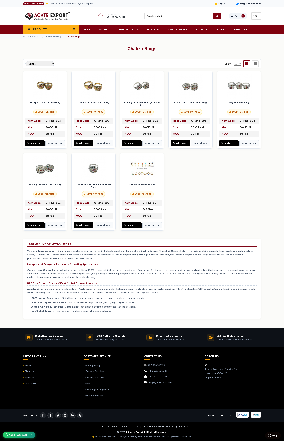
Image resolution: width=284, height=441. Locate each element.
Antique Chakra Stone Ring (44, 102)
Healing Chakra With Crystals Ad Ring (142, 103)
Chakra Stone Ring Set (142, 184)
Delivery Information (96, 377)
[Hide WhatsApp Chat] (32, 434)
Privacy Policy (92, 365)
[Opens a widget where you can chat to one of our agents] (273, 436)
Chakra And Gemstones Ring (190, 102)
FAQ (87, 383)
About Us (105, 29)
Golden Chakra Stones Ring (93, 102)
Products (153, 29)
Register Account (250, 3)
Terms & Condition (95, 371)
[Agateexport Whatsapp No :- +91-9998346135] (43, 415)
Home (87, 29)
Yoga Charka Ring (239, 102)
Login (221, 3)
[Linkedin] (73, 415)
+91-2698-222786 (157, 370)
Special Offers (177, 29)
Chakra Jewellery (53, 37)
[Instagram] (65, 415)
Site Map (29, 377)
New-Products (128, 29)
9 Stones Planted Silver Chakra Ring (93, 185)
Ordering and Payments (97, 389)
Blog (220, 29)
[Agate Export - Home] (50, 16)
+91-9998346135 (155, 365)
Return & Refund (94, 395)
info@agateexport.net (159, 382)
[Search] (217, 16)
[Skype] (80, 415)
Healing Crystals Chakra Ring (45, 184)
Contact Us (240, 29)
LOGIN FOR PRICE (46, 112)
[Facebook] (58, 415)
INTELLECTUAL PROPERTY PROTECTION (116, 426)
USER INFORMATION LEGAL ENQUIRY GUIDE (166, 426)
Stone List (202, 29)
